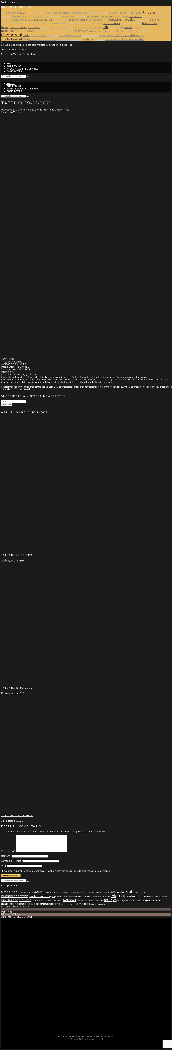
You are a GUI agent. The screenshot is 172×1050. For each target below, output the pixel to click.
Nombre (6, 856)
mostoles (26, 24)
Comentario (8, 851)
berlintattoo (95, 27)
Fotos (66, 109)
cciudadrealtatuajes (131, 39)
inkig (89, 24)
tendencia (61, 23)
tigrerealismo (68, 16)
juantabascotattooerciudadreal (131, 24)
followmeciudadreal (127, 35)
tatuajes (149, 12)
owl (142, 35)
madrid (55, 36)
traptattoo (89, 36)
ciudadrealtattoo (14, 39)
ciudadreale (70, 24)
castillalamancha (133, 31)
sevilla (3, 13)
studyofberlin (42, 23)
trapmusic (44, 28)
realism (73, 40)
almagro (34, 27)
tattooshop (146, 17)
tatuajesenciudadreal (100, 16)
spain (84, 36)
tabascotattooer (46, 39)
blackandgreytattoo (53, 31)
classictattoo (80, 27)
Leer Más (67, 45)
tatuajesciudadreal (40, 19)
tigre (100, 20)
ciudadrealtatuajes (121, 19)
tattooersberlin (103, 13)
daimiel (49, 36)
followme (71, 31)
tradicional (53, 27)
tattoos (32, 39)
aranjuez (57, 17)
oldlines (154, 19)
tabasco (92, 20)
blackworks (64, 28)
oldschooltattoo (6, 17)
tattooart (135, 16)
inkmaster (112, 28)
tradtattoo (83, 17)
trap (77, 17)
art (25, 12)
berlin (26, 35)
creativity (49, 13)
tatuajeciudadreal (61, 20)
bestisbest (136, 12)
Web (3, 866)
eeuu (128, 13)
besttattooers (107, 35)
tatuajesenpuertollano (17, 30)
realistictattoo (82, 13)
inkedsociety (99, 40)
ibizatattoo (118, 31)
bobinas (136, 27)
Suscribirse (6, 404)
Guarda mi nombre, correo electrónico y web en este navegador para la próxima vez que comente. (57, 871)
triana (105, 20)
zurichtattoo (145, 31)
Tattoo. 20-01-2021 (16, 917)
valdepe (32, 24)
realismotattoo (78, 19)
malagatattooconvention (35, 13)
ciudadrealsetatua (64, 12)
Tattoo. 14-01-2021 (15, 906)
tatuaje (96, 36)
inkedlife (144, 28)
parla (71, 28)
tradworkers (6, 20)
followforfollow (84, 30)
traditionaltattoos (39, 16)
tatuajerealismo (102, 31)
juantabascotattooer (142, 20)
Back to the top (9, 2)
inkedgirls (78, 24)
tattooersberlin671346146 (12, 24)
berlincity (161, 24)
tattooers (97, 23)
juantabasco (111, 39)
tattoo (52, 23)
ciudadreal (11, 34)
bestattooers (121, 16)
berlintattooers (117, 12)
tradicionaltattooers (70, 35)
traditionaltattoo (63, 40)
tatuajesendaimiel (14, 27)
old (20, 12)
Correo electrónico (12, 861)
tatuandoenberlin (157, 17)
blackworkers (40, 31)
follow (159, 13)
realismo (88, 39)
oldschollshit (38, 35)
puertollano (111, 23)
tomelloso (149, 23)
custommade (19, 20)
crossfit (51, 17)
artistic (120, 27)
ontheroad (12, 12)
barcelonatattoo (21, 16)
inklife (79, 40)
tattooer (63, 31)
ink (105, 27)
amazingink (93, 13)
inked (128, 27)
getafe (85, 24)
